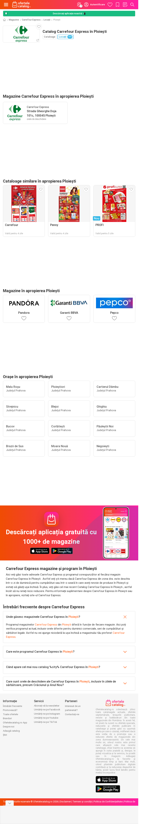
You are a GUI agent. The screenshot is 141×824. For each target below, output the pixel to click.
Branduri (7, 718)
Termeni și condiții (82, 801)
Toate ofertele (10, 714)
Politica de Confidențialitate (108, 801)
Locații (47, 20)
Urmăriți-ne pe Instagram (47, 713)
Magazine (14, 20)
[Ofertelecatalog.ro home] (21, 4)
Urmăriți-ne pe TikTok (45, 722)
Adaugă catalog (11, 730)
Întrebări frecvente (12, 706)
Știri (5, 734)
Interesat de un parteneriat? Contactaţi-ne (73, 710)
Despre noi (8, 726)
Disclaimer (65, 801)
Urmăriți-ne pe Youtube (46, 717)
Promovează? (10, 710)
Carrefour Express (31, 20)
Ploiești (73, 617)
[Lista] (125, 5)
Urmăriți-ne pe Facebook (47, 709)
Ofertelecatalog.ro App (15, 722)
